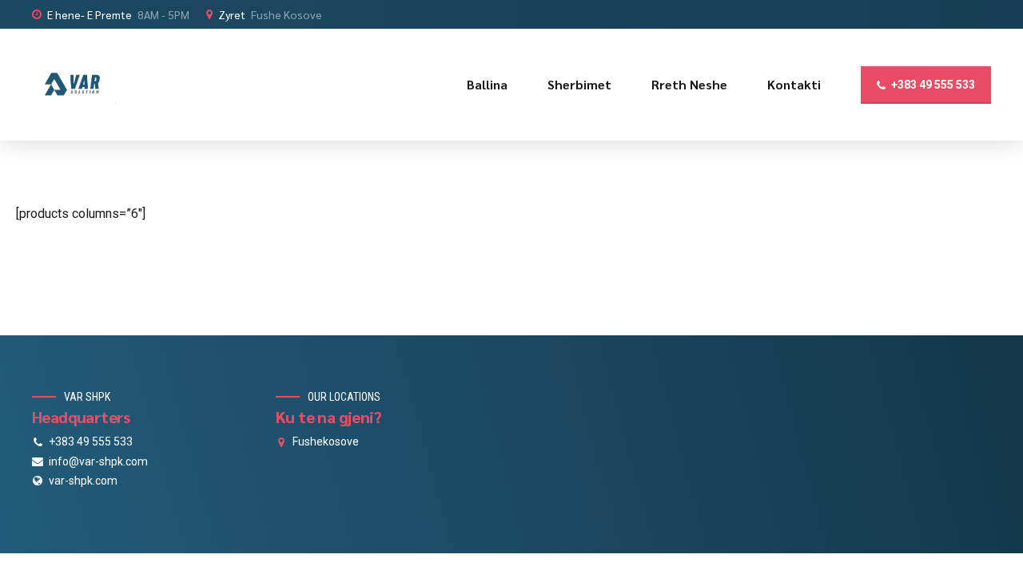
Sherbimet (579, 84)
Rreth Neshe (689, 84)
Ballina (487, 84)
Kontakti (794, 84)
